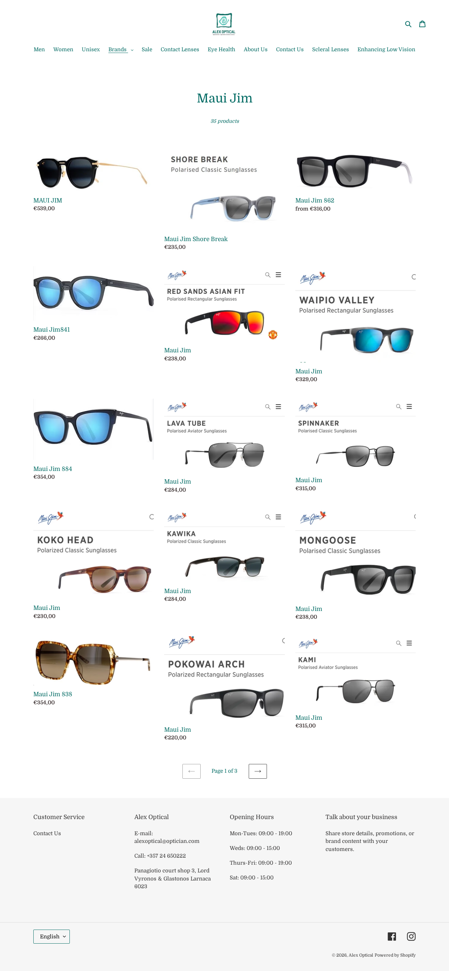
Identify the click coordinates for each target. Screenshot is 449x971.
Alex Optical (361, 955)
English (50, 936)
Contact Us (47, 833)
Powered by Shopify (395, 955)
